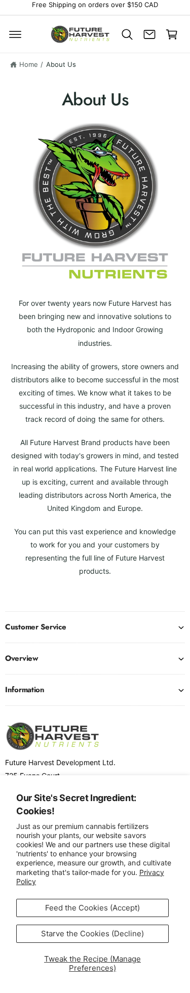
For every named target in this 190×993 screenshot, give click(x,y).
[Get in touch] (149, 34)
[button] (15, 34)
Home (28, 64)
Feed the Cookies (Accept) (92, 907)
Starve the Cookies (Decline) (92, 933)
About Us (61, 64)
